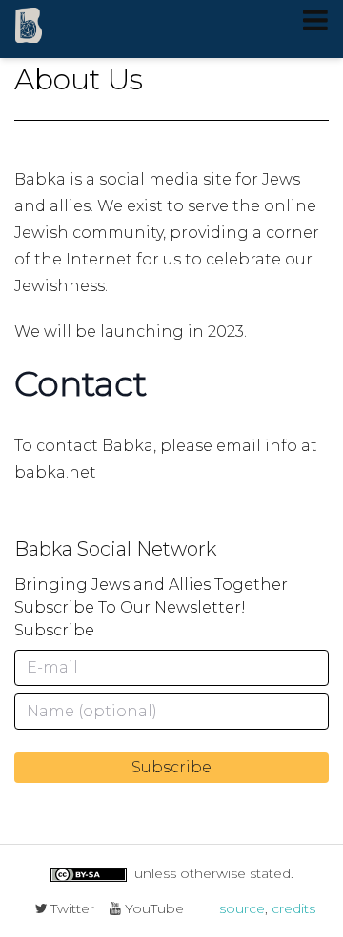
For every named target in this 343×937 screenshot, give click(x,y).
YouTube (152, 908)
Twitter (70, 908)
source (242, 908)
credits (293, 908)
